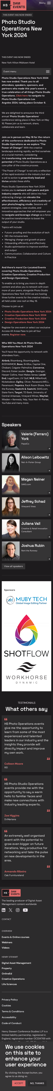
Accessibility (9, 1017)
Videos (5, 947)
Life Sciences (9, 984)
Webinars (7, 942)
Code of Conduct (11, 1023)
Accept (18, 1083)
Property (7, 968)
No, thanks (37, 1083)
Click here (22, 95)
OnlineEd (7, 973)
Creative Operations (13, 978)
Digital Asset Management (16, 963)
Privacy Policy (10, 999)
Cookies (6, 1005)
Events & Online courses (15, 937)
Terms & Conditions (13, 1011)
